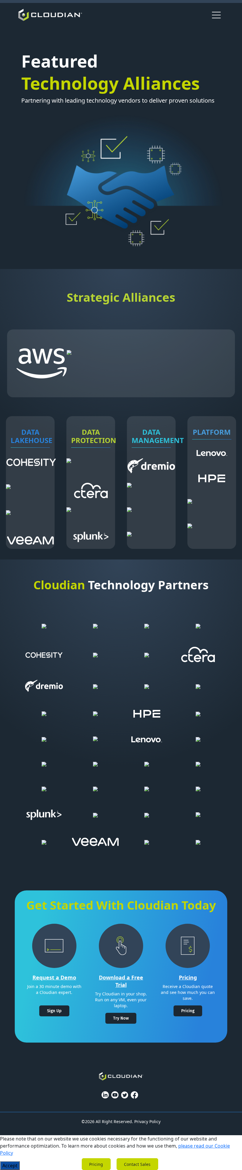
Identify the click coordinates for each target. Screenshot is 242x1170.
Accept (9, 1165)
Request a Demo (54, 977)
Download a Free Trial (121, 981)
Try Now (121, 1018)
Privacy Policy (147, 1121)
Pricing (188, 977)
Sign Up (54, 1010)
